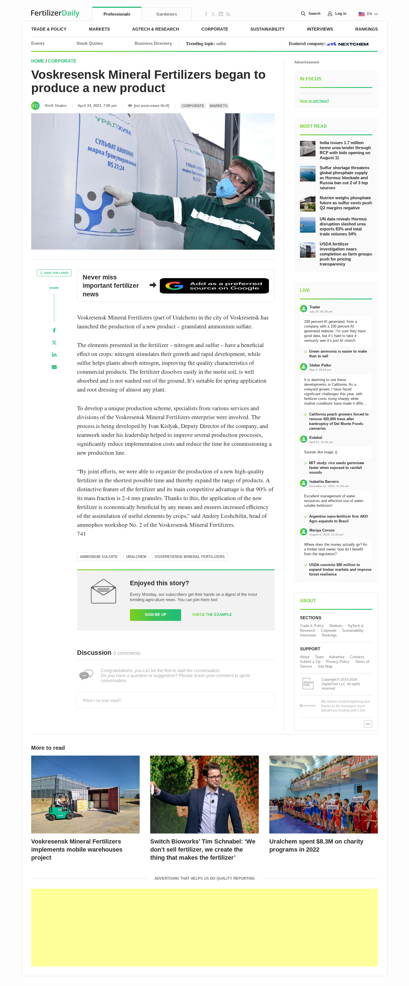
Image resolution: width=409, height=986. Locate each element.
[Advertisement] (204, 928)
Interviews (320, 29)
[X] (54, 342)
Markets (99, 29)
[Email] (54, 367)
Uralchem (136, 557)
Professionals (117, 14)
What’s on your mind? (102, 700)
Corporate (214, 29)
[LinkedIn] (54, 354)
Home (38, 61)
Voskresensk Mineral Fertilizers (190, 557)
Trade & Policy (48, 29)
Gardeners (166, 14)
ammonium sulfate (99, 557)
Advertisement (306, 62)
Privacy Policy (337, 662)
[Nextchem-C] (347, 43)
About (304, 657)
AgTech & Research (155, 29)
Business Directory (153, 43)
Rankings (366, 29)
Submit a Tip (310, 662)
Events (38, 43)
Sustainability (267, 29)
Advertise (336, 657)
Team (319, 657)
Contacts (357, 657)
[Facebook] (54, 330)
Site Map (325, 666)
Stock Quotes (90, 43)
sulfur (221, 43)
